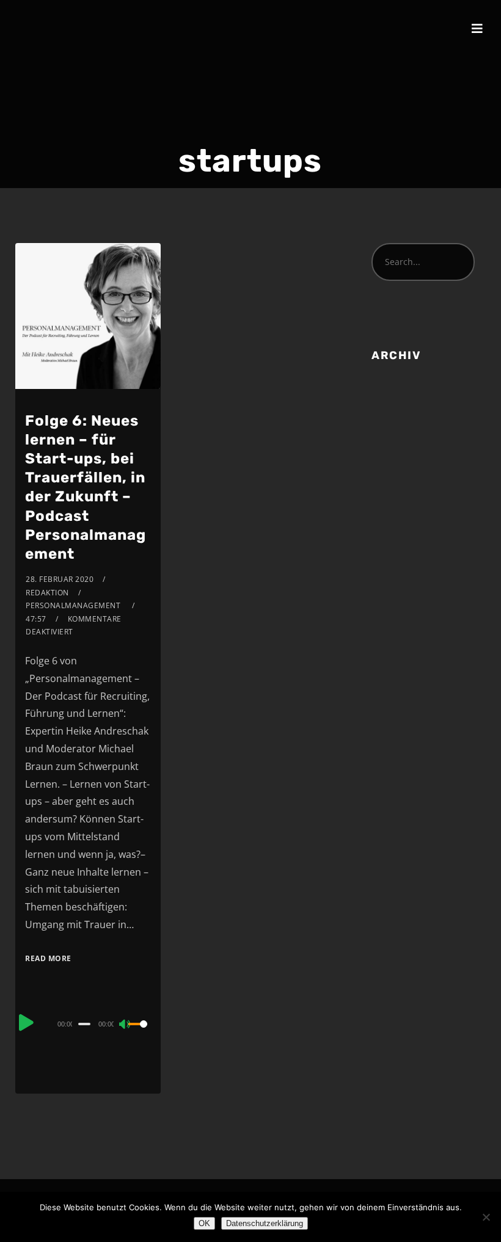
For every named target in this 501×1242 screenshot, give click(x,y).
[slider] (139, 1034)
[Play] (26, 1022)
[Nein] (486, 1217)
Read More (48, 958)
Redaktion (47, 592)
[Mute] (125, 1025)
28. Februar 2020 (59, 579)
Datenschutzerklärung (264, 1223)
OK (204, 1223)
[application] (87, 1023)
